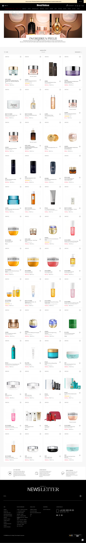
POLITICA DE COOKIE (33, 511)
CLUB (6, 5)
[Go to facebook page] (57, 515)
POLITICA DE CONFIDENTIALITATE (35, 512)
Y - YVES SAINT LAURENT (21, 511)
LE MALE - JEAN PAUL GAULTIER (22, 509)
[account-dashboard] (79, 5)
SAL (30, 515)
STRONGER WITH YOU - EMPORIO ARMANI (22, 518)
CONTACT (5, 525)
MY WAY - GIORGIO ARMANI (21, 515)
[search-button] (75, 5)
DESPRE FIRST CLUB (7, 512)
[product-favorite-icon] (20, 79)
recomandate (77, 52)
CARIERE (5, 509)
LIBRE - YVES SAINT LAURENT (22, 519)
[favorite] (81, 5)
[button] (20, 57)
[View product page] (13, 68)
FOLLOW (80, 1)
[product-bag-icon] (20, 82)
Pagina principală (6, 11)
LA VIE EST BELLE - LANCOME (22, 521)
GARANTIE (5, 517)
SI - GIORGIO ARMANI (20, 512)
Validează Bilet (71, 5)
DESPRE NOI (6, 511)
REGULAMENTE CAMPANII (8, 515)
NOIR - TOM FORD (20, 526)
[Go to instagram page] (59, 515)
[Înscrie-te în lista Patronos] (80, 496)
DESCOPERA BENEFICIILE (8, 514)
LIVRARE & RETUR (6, 520)
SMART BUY (24, 8)
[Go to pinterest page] (61, 515)
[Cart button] (83, 5)
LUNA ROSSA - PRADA (20, 524)
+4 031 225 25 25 (67, 510)
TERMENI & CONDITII (33, 509)
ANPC (31, 514)
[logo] (43, 5)
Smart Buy (12, 11)
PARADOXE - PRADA (20, 514)
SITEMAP (5, 522)
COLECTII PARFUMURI (46, 509)
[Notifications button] (77, 5)
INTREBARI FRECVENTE (7, 523)
